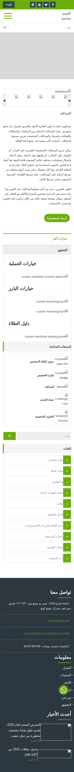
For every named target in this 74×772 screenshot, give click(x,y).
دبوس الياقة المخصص (42, 361)
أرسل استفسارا (57, 218)
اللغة (9, 4)
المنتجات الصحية (56, 547)
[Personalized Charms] (61, 416)
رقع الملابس (58, 481)
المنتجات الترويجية (55, 536)
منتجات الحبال (57, 471)
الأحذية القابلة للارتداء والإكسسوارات (45, 525)
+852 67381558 (57, 621)
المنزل (41, 64)
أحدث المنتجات (57, 558)
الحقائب (61, 503)
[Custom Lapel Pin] (61, 361)
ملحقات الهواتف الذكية (52, 492)
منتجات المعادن (24, 64)
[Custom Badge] (61, 375)
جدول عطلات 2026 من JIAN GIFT (23, 752)
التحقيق (66, 705)
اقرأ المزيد (35, 740)
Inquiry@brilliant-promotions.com (45, 633)
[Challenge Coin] (61, 399)
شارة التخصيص (45, 375)
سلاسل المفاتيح (56, 514)
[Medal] (62, 386)
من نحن (66, 697)
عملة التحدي (47, 399)
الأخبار (67, 682)
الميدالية (49, 386)
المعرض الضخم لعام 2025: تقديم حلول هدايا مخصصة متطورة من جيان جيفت (23, 730)
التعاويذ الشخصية (44, 416)
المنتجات (65, 675)
